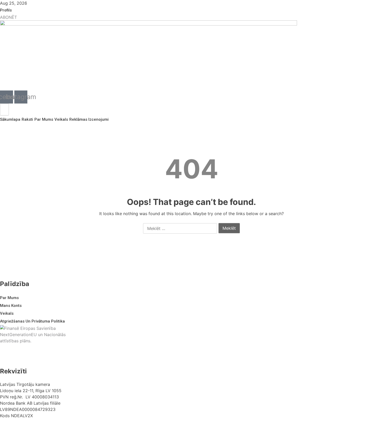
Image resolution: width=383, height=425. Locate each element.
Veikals (61, 119)
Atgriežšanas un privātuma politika (32, 321)
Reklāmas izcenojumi (89, 119)
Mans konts (11, 305)
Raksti (27, 119)
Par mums (43, 119)
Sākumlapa (10, 119)
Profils (6, 10)
